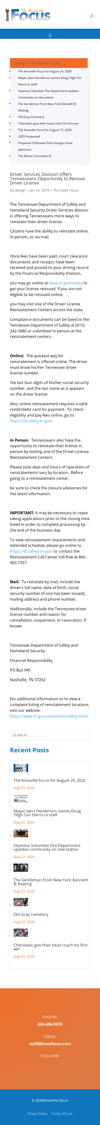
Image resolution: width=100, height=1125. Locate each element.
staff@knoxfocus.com (50, 1043)
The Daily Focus (65, 190)
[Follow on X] (55, 1064)
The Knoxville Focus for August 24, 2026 (45, 71)
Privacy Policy (37, 1113)
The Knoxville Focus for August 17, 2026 (45, 130)
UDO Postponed (29, 136)
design (20, 190)
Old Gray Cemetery (31, 117)
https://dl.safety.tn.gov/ (31, 421)
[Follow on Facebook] (45, 1064)
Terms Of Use (62, 1113)
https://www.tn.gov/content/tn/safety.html (49, 716)
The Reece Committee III (34, 156)
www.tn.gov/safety (66, 283)
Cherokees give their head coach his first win (48, 123)
